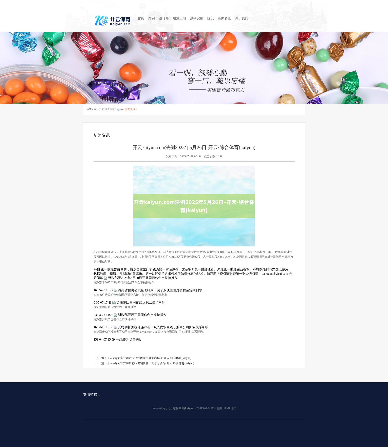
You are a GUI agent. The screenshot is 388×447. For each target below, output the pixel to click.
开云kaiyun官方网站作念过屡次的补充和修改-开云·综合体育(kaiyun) (149, 358)
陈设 (210, 18)
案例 (151, 18)
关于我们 (241, 18)
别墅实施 (196, 18)
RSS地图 (216, 408)
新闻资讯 (224, 18)
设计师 (164, 18)
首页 (141, 18)
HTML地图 (229, 408)
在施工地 (179, 18)
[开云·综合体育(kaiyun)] (113, 20)
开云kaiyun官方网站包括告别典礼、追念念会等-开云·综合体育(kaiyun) (150, 363)
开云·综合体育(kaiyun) (111, 109)
